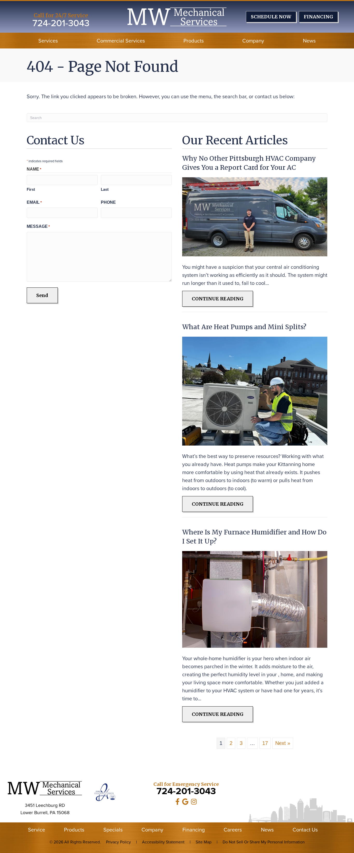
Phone (108, 202)
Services (48, 40)
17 (265, 743)
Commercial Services (121, 40)
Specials (113, 829)
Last (105, 189)
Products (193, 40)
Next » (282, 743)
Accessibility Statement (163, 842)
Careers (233, 829)
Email (34, 202)
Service (36, 829)
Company (253, 40)
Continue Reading (222, 298)
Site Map (203, 842)
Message (38, 226)
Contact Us (305, 829)
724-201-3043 (60, 22)
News (309, 40)
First (31, 189)
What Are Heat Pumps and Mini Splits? (244, 327)
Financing (193, 829)
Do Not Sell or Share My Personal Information (264, 842)
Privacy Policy (118, 842)
